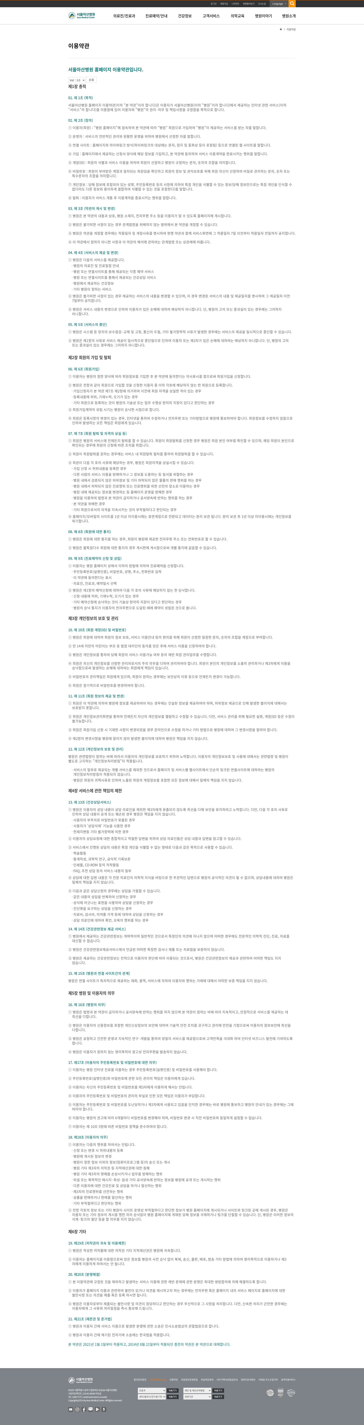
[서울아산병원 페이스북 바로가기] (84, 1409)
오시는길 (262, 3)
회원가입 (224, 3)
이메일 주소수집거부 (268, 1379)
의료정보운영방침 (189, 1379)
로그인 (214, 3)
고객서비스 (211, 16)
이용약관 (173, 1379)
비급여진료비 (207, 1379)
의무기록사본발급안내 (227, 1379)
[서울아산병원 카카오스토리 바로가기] (104, 1409)
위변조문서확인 (248, 1379)
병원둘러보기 (248, 3)
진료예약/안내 (156, 16)
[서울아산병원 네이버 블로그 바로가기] (90, 1409)
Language (277, 3)
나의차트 (235, 3)
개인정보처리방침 (158, 1379)
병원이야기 (263, 16)
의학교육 (237, 16)
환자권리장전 (140, 1379)
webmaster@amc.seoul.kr (95, 1397)
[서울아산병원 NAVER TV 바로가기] (97, 1409)
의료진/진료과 (124, 16)
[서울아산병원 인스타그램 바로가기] (77, 1409)
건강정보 (185, 16)
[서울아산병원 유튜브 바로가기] (71, 1409)
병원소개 (289, 16)
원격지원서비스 (288, 1379)
